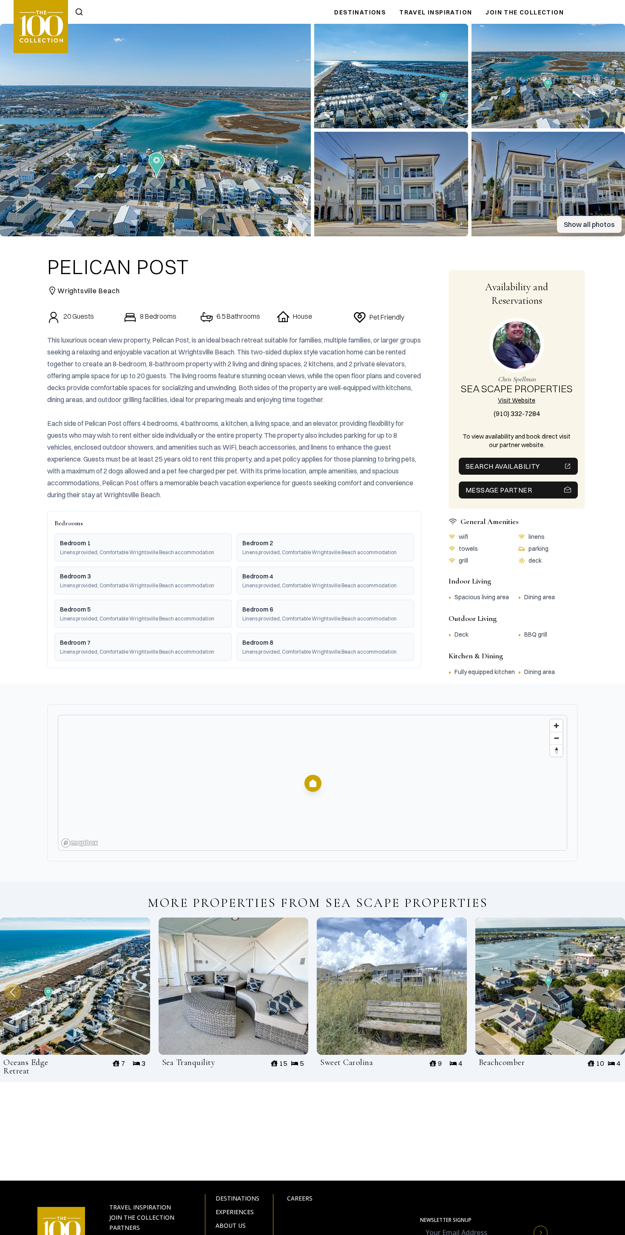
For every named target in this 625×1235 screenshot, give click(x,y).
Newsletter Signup (446, 1220)
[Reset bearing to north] (556, 750)
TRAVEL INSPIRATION (435, 12)
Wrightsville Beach (88, 290)
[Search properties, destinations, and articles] (79, 12)
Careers (299, 1198)
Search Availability (503, 466)
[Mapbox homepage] (79, 843)
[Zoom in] (556, 725)
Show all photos (589, 224)
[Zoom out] (556, 738)
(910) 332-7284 (517, 413)
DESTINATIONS (360, 12)
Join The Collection (525, 12)
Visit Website (516, 400)
